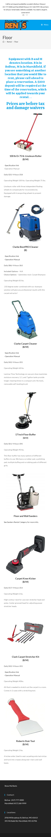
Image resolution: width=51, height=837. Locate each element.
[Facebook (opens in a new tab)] (23, 15)
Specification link (12, 165)
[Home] (3, 42)
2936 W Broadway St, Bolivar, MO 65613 (21, 818)
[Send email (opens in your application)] (27, 15)
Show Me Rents (11, 786)
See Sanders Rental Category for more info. (21, 522)
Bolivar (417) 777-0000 (14, 800)
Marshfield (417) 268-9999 (15, 803)
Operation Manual (12, 259)
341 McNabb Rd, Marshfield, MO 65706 (21, 821)
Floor (16, 42)
